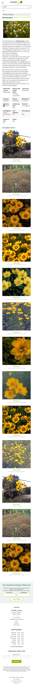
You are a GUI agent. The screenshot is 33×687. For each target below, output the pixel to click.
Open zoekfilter (8, 14)
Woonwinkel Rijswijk (22, 670)
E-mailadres (24, 592)
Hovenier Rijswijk (10, 667)
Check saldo (16, 661)
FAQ (17, 621)
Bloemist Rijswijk (6, 666)
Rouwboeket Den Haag (14, 666)
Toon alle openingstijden (16, 646)
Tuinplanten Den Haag (7, 669)
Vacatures (16, 623)
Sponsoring (16, 625)
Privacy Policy (16, 683)
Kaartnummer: (16, 654)
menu (3, 3)
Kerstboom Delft (6, 670)
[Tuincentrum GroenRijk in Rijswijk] (16, 2)
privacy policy (26, 590)
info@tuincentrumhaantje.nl (16, 619)
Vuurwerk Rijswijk (14, 671)
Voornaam (9, 592)
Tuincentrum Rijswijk (24, 667)
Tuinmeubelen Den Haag (25, 669)
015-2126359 (16, 617)
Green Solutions (16, 679)
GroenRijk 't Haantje (16, 610)
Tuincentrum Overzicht (16, 681)
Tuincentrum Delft (16, 667)
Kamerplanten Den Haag (16, 669)
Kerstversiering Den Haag (13, 670)
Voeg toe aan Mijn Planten (23, 17)
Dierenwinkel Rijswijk (22, 666)
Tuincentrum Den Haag (22, 671)
